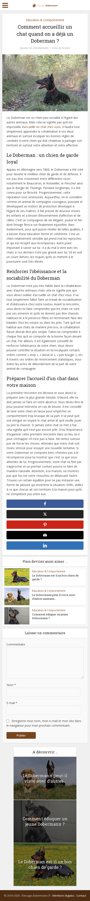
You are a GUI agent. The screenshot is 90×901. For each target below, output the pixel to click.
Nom (11, 685)
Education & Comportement (45, 20)
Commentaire (15, 644)
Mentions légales (63, 895)
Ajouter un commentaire (34, 48)
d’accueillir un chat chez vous (41, 127)
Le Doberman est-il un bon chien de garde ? (45, 864)
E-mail (11, 703)
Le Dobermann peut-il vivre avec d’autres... (45, 778)
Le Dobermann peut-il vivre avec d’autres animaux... (53, 597)
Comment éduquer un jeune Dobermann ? (45, 821)
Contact (81, 895)
